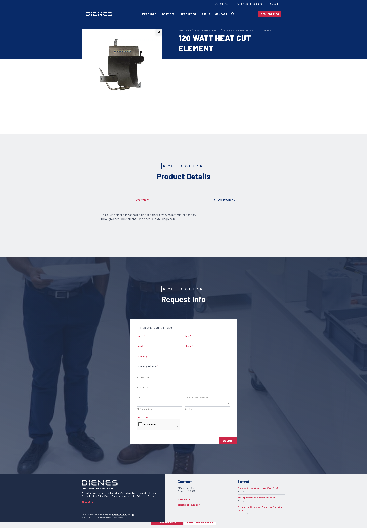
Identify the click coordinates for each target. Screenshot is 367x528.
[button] (159, 32)
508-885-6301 (184, 499)
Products (184, 30)
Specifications (224, 199)
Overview (142, 199)
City (138, 397)
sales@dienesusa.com (189, 504)
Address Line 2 (144, 387)
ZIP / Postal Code (144, 409)
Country (188, 409)
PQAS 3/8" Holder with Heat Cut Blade (247, 30)
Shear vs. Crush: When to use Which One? (258, 488)
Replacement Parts (207, 30)
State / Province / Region (196, 397)
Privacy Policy (105, 517)
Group (131, 514)
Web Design (118, 517)
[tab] (142, 199)
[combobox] (274, 4)
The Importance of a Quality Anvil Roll (256, 497)
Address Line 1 (143, 377)
